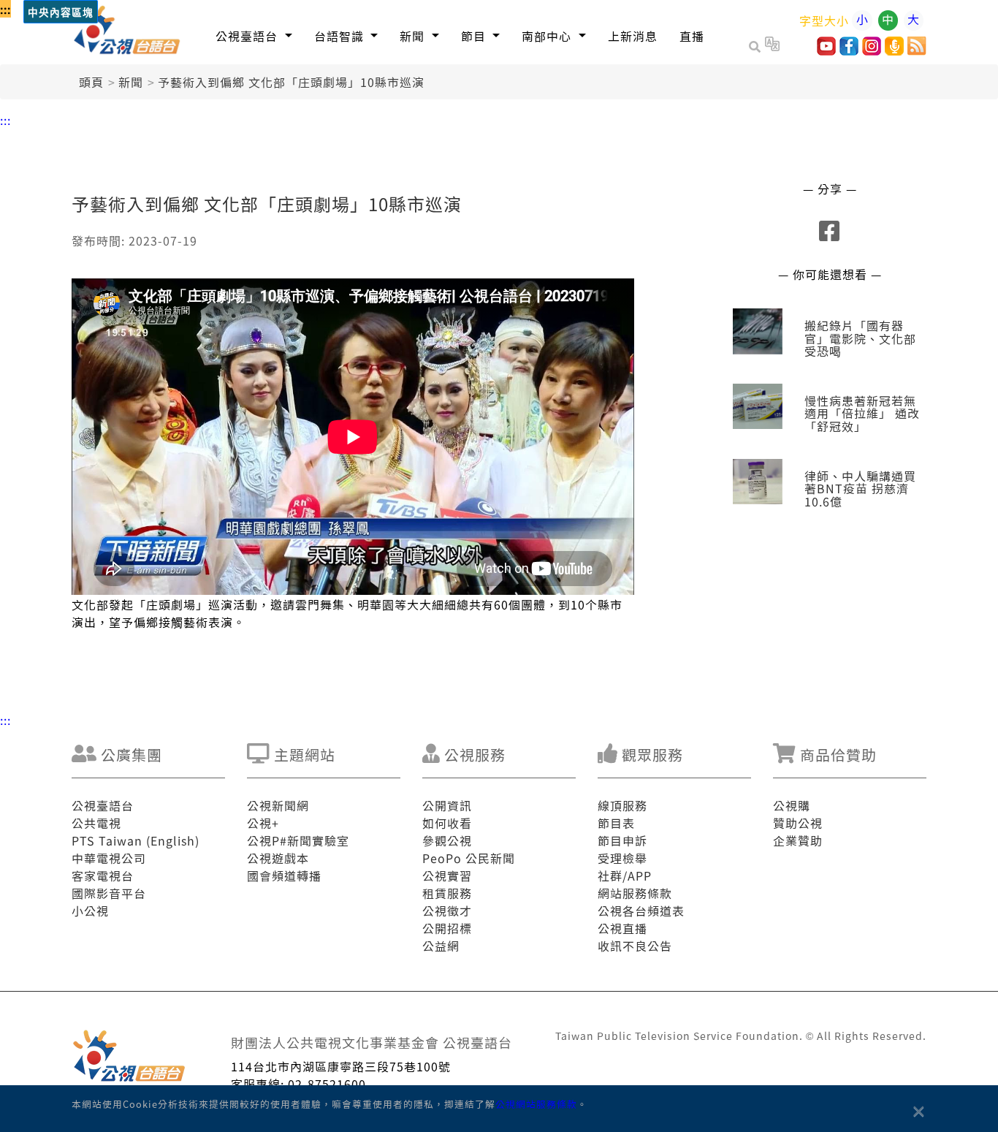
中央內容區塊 (61, 12)
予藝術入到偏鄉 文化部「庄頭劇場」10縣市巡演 (291, 82)
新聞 (130, 82)
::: (5, 9)
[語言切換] (772, 46)
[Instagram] (871, 50)
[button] (254, 35)
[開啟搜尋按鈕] (757, 46)
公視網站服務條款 (536, 1104)
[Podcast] (894, 50)
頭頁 (91, 82)
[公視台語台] (127, 32)
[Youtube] (826, 50)
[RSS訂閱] (916, 50)
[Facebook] (848, 50)
